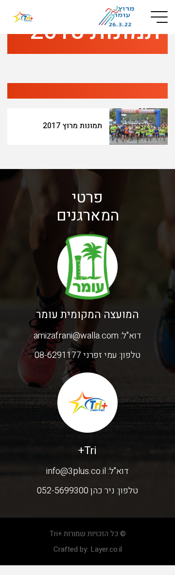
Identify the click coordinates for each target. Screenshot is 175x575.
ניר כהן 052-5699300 (76, 490)
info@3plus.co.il (76, 471)
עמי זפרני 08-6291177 (76, 355)
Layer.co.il (106, 549)
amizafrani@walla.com (76, 335)
